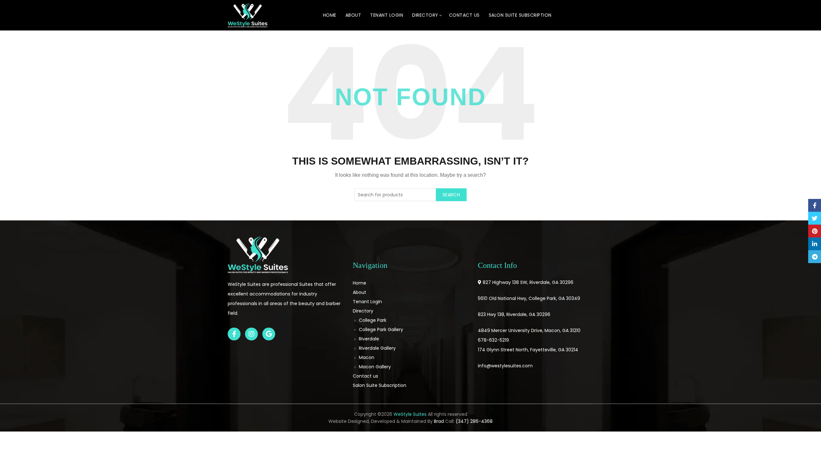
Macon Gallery (375, 367)
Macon (366, 357)
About (353, 15)
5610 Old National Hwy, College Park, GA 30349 (529, 298)
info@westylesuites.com (505, 366)
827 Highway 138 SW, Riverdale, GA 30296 (528, 282)
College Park (372, 320)
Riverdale (369, 339)
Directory (425, 15)
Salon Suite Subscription (520, 15)
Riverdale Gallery (377, 348)
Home (329, 15)
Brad (439, 421)
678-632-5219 (493, 340)
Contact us (464, 15)
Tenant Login (386, 15)
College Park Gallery (381, 329)
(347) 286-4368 (474, 421)
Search (451, 195)
